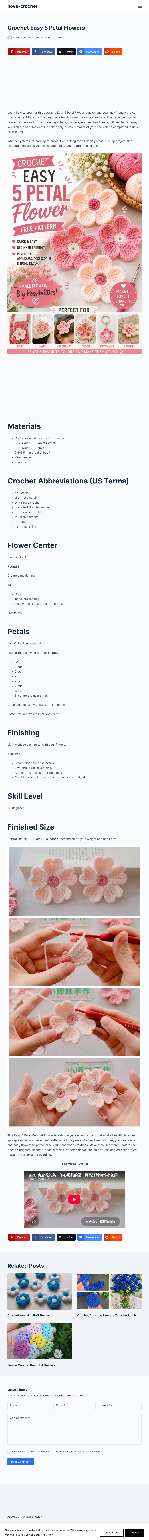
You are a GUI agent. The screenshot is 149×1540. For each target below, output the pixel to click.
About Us (13, 1516)
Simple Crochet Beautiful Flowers (31, 1365)
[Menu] (140, 6)
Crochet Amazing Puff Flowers (29, 1315)
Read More (111, 1532)
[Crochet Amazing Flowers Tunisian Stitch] (109, 1291)
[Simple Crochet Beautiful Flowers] (39, 1341)
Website (107, 1405)
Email (60, 1405)
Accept (134, 1532)
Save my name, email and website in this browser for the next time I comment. (56, 1451)
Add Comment (20, 1418)
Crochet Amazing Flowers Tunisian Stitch (106, 1315)
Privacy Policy (32, 1516)
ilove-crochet (22, 6)
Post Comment (21, 1461)
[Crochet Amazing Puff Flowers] (39, 1291)
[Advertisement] (74, 83)
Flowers (59, 37)
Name (15, 1405)
